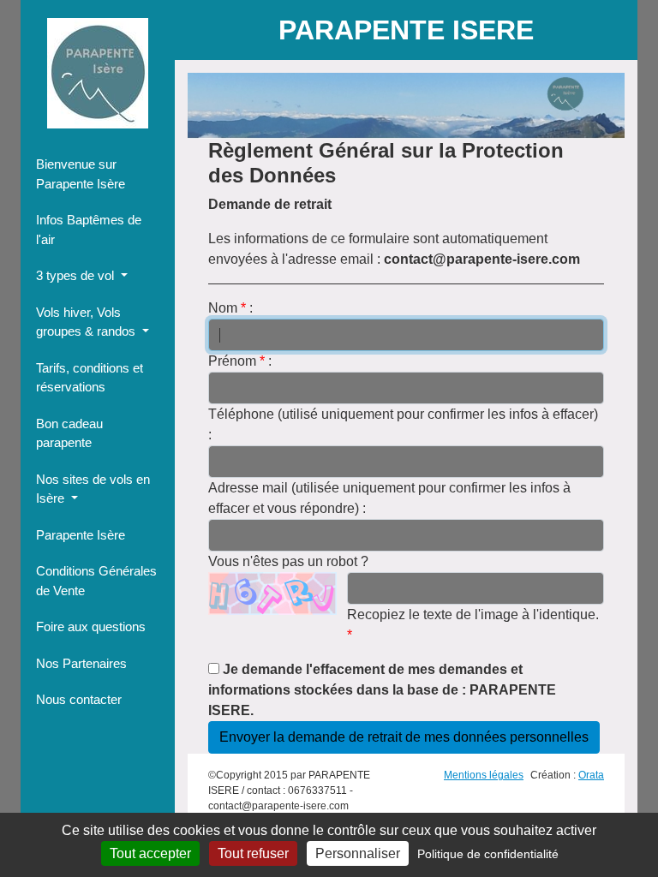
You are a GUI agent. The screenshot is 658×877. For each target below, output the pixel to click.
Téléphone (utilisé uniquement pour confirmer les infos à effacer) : (403, 424)
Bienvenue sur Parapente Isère (80, 174)
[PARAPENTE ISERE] (97, 73)
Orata (591, 775)
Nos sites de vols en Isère (93, 489)
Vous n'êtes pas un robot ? (288, 561)
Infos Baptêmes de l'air (88, 229)
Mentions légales (483, 775)
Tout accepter (150, 853)
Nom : (230, 308)
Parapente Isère (80, 535)
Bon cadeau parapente (69, 433)
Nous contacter (79, 699)
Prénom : (240, 361)
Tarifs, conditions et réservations (89, 378)
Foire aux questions (91, 626)
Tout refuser (253, 853)
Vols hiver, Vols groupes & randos (87, 322)
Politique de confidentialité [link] (488, 854)
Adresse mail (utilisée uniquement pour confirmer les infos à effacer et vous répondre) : (389, 498)
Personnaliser (357, 853)
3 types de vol (76, 275)
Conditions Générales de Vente (96, 581)
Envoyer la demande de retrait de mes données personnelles (404, 737)
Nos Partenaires (81, 663)
